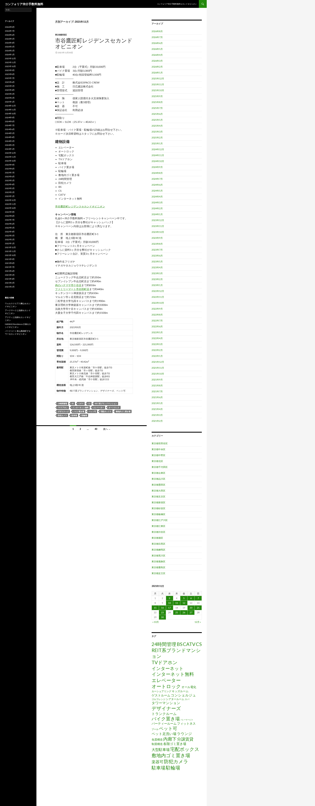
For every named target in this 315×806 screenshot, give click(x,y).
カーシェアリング (161, 691)
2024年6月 (157, 184)
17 (169, 607)
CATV (81, 403)
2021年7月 (157, 391)
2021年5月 (157, 403)
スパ (187, 699)
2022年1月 (157, 356)
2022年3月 (157, 344)
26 (184, 612)
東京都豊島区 (158, 567)
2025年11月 (158, 84)
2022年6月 (157, 326)
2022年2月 (157, 350)
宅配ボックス (106, 411)
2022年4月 (157, 338)
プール (155, 729)
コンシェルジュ (183, 695)
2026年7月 (157, 37)
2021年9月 (157, 379)
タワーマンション (166, 703)
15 (155, 607)
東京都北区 (157, 461)
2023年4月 (157, 267)
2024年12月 (158, 149)
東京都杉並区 (158, 508)
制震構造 (157, 744)
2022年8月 (157, 314)
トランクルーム (164, 714)
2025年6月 (157, 113)
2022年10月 (158, 302)
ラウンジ (184, 733)
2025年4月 (157, 125)
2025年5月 (157, 119)
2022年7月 (157, 320)
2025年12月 (158, 78)
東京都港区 (157, 537)
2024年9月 (157, 167)
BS (73, 403)
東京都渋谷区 (158, 532)
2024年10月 (158, 161)
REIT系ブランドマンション (106, 403)
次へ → (107, 429)
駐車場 (74, 415)
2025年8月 (157, 102)
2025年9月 (157, 96)
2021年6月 (157, 397)
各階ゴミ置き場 (174, 744)
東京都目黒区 (158, 543)
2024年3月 (157, 202)
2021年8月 (157, 385)
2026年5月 (157, 49)
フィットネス (186, 723)
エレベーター (98, 407)
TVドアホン (63, 407)
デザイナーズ (63, 411)
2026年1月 (157, 72)
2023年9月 (157, 237)
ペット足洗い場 (164, 734)
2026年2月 (157, 66)
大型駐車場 (161, 749)
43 (96, 429)
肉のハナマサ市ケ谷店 (68, 285)
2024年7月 (157, 178)
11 (176, 603)
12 (184, 603)
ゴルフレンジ (158, 699)
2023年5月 (157, 261)
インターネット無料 (80, 407)
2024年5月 (157, 190)
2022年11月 (158, 297)
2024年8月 (157, 173)
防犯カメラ (62, 415)
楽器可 (157, 761)
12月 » (198, 622)
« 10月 (155, 622)
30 (162, 617)
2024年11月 (158, 155)
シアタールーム (175, 699)
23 (162, 612)
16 (162, 607)
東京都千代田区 (160, 467)
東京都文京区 (158, 496)
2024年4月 (157, 196)
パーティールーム (164, 723)
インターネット (168, 668)
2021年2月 (157, 420)
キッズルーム (180, 691)
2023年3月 (157, 273)
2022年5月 (157, 332)
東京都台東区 (158, 472)
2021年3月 (157, 415)
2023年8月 (157, 243)
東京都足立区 (158, 573)
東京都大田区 (158, 490)
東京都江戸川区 (160, 520)
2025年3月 (157, 131)
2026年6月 (157, 43)
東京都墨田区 (158, 484)
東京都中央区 (158, 449)
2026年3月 (157, 60)
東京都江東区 (158, 526)
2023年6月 (157, 255)
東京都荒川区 (158, 555)
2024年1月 (157, 214)
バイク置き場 (78, 411)
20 (191, 607)
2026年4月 (157, 54)
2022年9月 (157, 308)
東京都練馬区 (158, 549)
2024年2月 (157, 208)
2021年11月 (158, 367)
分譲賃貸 (185, 738)
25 (176, 612)
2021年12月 (158, 361)
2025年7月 (157, 108)
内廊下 (170, 739)
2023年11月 (158, 226)
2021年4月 (157, 409)
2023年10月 (158, 232)
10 (169, 603)
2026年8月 (157, 31)
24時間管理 (62, 403)
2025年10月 (158, 90)
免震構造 (157, 739)
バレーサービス (186, 720)
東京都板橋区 (158, 514)
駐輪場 (84, 415)
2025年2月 (157, 137)
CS (89, 403)
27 (191, 612)
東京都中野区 (158, 455)
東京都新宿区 (61, 34)
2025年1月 (157, 143)
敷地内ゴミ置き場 (123, 411)
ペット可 (92, 411)
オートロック (114, 407)
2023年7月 (157, 249)
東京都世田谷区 (160, 443)
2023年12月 (158, 220)
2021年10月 (158, 373)
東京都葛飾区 (158, 561)
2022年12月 (158, 291)
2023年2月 (157, 279)
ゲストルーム (161, 695)
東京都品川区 (158, 478)
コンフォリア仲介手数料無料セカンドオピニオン (177, 4)
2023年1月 (157, 285)
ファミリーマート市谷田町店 (72, 289)
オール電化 (188, 687)
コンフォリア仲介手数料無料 (24, 4)
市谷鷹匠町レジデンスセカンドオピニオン (93, 43)
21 (198, 607)
